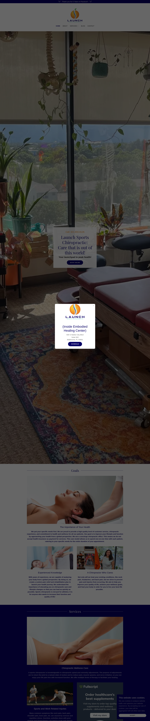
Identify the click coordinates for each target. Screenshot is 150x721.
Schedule (75, 344)
